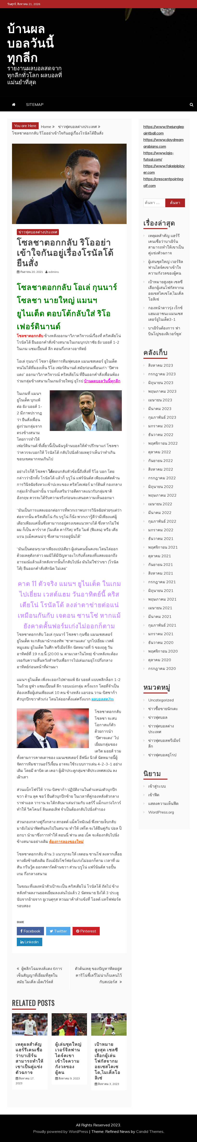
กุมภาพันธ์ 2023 (162, 417)
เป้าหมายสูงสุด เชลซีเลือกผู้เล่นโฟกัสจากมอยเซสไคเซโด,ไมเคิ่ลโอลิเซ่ (107, 1061)
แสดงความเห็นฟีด (163, 803)
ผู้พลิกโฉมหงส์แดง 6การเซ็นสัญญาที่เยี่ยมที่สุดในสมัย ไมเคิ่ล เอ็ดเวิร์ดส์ (39, 975)
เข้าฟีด (153, 794)
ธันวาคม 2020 (160, 642)
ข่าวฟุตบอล (157, 717)
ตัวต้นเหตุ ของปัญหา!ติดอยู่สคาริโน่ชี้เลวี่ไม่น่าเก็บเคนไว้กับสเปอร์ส (98, 975)
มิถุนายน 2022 (160, 486)
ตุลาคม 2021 (159, 555)
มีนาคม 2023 (160, 408)
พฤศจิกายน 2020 (163, 651)
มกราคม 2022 (160, 529)
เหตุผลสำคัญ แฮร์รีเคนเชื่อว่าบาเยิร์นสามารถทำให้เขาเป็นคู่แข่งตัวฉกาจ (29, 1058)
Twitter (60, 931)
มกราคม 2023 (160, 425)
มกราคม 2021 (160, 633)
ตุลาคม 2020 (159, 659)
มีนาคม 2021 (160, 616)
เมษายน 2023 (160, 400)
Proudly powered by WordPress (61, 1131)
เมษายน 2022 (160, 503)
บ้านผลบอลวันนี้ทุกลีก (30, 42)
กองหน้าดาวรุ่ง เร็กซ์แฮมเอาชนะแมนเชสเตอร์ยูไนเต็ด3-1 (165, 313)
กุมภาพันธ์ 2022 (162, 521)
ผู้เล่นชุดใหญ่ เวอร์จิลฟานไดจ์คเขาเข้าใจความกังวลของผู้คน (68, 1058)
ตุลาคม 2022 (159, 451)
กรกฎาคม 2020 (162, 668)
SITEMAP (34, 104)
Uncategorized (161, 700)
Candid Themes (149, 1131)
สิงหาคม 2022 (160, 469)
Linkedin (31, 941)
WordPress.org (161, 812)
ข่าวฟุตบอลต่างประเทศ (37, 232)
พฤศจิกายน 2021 (163, 547)
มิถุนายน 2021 (160, 590)
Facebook (31, 931)
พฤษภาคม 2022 (162, 495)
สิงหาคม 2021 (160, 573)
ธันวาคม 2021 (160, 538)
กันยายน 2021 (160, 564)
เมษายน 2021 (160, 607)
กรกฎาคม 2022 (162, 477)
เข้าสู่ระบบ (157, 786)
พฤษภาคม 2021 (162, 599)
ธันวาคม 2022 (160, 434)
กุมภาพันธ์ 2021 (162, 625)
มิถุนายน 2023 (160, 382)
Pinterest (87, 931)
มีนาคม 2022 (160, 512)
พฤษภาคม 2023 (162, 391)
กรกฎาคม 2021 (162, 581)
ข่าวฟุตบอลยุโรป (162, 754)
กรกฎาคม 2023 (162, 374)
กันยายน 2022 (160, 460)
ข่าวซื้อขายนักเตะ (163, 708)
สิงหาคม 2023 (160, 365)
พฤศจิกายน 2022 (163, 443)
